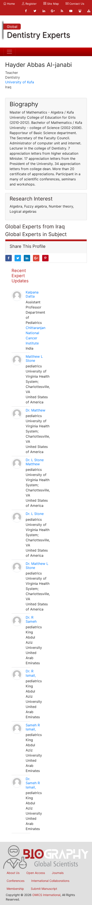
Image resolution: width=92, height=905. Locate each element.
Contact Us (76, 3)
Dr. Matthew (35, 410)
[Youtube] (71, 11)
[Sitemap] (89, 11)
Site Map (52, 3)
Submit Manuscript (44, 888)
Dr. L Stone (35, 514)
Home (10, 3)
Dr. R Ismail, (31, 673)
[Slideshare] (80, 11)
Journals (58, 873)
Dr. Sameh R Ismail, (33, 783)
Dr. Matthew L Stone (37, 565)
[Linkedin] (44, 11)
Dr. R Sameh (31, 619)
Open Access (35, 873)
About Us (13, 873)
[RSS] (62, 11)
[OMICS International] (46, 856)
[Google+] (53, 11)
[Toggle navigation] (9, 52)
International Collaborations (50, 881)
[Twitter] (35, 11)
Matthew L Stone (34, 358)
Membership (15, 888)
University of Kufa (19, 82)
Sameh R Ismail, (33, 727)
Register (31, 3)
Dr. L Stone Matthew (35, 462)
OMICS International (46, 895)
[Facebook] (26, 11)
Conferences (15, 881)
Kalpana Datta (32, 294)
